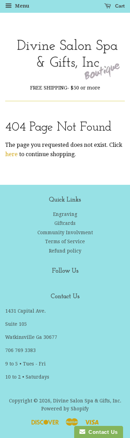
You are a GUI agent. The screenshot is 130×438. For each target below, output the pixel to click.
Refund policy (65, 251)
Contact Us (101, 432)
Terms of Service (65, 241)
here (11, 154)
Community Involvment (65, 232)
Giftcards (65, 223)
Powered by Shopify (65, 408)
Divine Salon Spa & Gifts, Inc (86, 400)
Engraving (65, 214)
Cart (119, 6)
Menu (21, 6)
